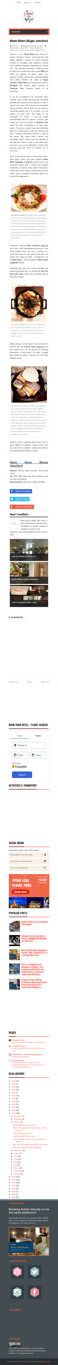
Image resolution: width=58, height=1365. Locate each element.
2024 (14, 1087)
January (17, 1174)
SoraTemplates (21, 1362)
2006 (14, 1197)
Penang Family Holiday (20, 1057)
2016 (14, 1110)
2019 (14, 1102)
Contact (38, 2)
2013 (14, 1180)
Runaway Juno (18, 1040)
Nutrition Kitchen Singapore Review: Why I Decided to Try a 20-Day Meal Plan (34, 952)
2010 (14, 1188)
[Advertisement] (29, 702)
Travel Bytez (24, 1348)
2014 (14, 1177)
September (18, 1150)
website (20, 54)
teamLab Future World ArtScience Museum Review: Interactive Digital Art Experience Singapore (34, 983)
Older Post (45, 682)
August (17, 1153)
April (16, 1165)
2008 (14, 1194)
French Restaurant (35, 48)
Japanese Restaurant (26, 50)
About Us (27, 2)
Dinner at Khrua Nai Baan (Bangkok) (27, 1148)
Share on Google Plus (24, 507)
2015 (14, 1113)
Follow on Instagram (21, 861)
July (16, 1156)
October (17, 1122)
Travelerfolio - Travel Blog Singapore (27, 1054)
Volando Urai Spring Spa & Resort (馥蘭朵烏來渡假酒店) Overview (33, 938)
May (16, 1162)
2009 (14, 1191)
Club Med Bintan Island (22, 1133)
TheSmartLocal (18, 1060)
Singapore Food (40, 50)
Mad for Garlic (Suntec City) (24, 1136)
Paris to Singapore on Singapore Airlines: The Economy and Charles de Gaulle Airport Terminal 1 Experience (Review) (32, 969)
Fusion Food (14, 50)
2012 (14, 1183)
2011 (14, 1186)
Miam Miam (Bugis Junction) (24, 1125)
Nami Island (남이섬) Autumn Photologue (34, 923)
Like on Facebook (19, 868)
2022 (14, 1093)
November (18, 1119)
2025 (14, 1084)
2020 (14, 1099)
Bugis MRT (24, 48)
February (17, 1171)
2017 (14, 1107)
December (18, 1116)
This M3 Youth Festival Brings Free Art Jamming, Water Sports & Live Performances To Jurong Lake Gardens (28, 1065)
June (16, 1159)
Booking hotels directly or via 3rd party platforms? (29, 1211)
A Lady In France (19, 1046)
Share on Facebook (23, 491)
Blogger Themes (45, 1362)
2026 (14, 1081)
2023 (14, 1090)
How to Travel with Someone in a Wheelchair (28, 1042)
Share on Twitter (22, 499)
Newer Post (13, 682)
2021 (14, 1096)
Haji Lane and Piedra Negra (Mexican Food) (30, 1145)
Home (19, 2)
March (16, 1168)
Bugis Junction (14, 48)
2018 (14, 1104)
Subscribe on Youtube (21, 855)
